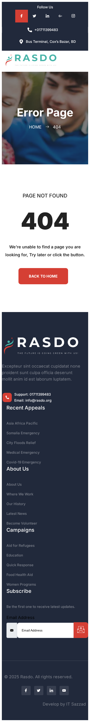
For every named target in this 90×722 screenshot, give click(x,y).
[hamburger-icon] (79, 61)
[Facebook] (21, 16)
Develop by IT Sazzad (64, 704)
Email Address (20, 617)
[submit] (81, 630)
